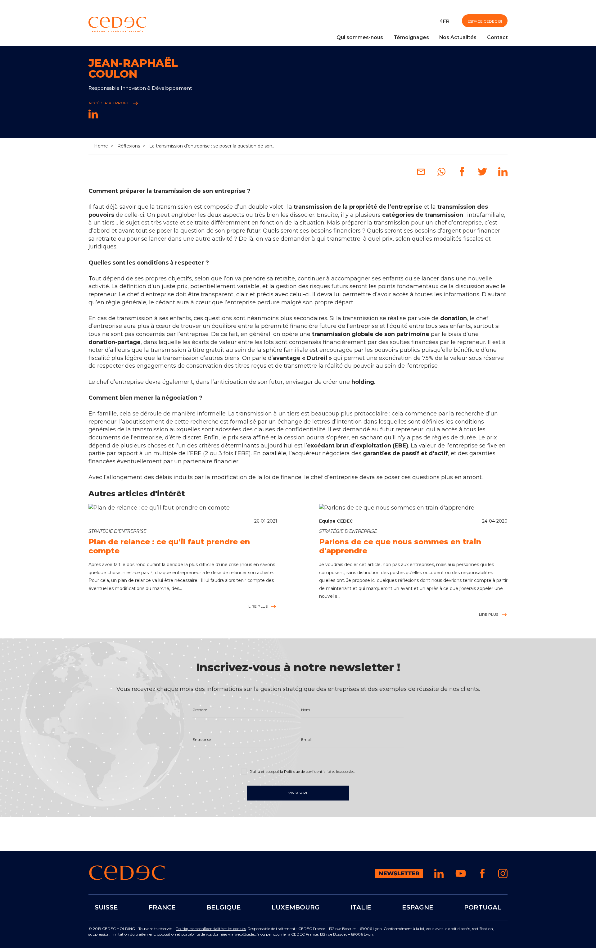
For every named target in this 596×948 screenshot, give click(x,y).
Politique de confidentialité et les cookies (211, 928)
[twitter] (482, 174)
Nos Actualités (457, 37)
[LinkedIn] (93, 116)
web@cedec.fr (247, 934)
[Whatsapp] (441, 174)
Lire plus (259, 606)
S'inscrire (298, 793)
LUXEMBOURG (296, 907)
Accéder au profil (109, 103)
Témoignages (411, 37)
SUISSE (106, 907)
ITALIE (360, 907)
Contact (497, 37)
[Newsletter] (399, 876)
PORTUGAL (482, 907)
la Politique (317, 771)
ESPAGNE (417, 907)
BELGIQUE (223, 907)
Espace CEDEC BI (484, 21)
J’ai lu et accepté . (302, 771)
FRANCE (162, 907)
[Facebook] (462, 174)
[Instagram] (503, 876)
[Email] (421, 174)
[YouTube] (461, 877)
